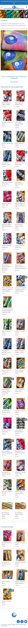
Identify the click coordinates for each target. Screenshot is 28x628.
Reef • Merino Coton (19, 144)
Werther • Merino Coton (20, 563)
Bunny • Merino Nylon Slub (6, 204)
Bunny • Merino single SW (6, 431)
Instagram (9, 624)
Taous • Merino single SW (6, 246)
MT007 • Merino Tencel (7, 492)
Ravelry (17, 624)
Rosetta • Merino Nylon (20, 543)
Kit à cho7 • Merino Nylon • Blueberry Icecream (6, 267)
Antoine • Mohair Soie (7, 144)
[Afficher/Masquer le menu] (1, 7)
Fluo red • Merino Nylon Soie (20, 163)
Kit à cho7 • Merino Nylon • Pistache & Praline (20, 266)
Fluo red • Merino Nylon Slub (7, 183)
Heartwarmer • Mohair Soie (19, 103)
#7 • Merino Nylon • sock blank (19, 514)
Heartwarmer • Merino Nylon (6, 103)
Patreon (24, 624)
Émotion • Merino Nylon (7, 123)
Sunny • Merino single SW (20, 246)
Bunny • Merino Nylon (6, 543)
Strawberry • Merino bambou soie (20, 453)
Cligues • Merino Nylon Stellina (20, 582)
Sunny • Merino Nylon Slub (20, 390)
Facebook (13, 624)
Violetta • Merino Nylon (20, 411)
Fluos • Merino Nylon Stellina (19, 371)
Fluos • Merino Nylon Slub (6, 371)
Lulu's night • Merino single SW (7, 452)
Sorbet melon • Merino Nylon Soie (19, 493)
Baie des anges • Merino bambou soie (7, 226)
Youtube (21, 624)
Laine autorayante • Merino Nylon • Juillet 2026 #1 (7, 289)
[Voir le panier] (26, 7)
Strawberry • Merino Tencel (6, 473)
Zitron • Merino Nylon (6, 602)
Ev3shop (5, 624)
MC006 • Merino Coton (20, 332)
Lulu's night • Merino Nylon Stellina (19, 431)
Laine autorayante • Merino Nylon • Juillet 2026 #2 (20, 289)
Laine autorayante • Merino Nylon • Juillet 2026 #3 (7, 310)
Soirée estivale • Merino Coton (20, 351)
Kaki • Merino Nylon (6, 582)
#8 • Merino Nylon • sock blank (5, 514)
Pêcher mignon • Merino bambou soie (20, 205)
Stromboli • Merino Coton (6, 163)
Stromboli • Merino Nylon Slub (19, 184)
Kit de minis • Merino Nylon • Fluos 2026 (6, 391)
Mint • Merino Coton (6, 332)
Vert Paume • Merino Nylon (6, 411)
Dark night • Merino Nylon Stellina (19, 124)
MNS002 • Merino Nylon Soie (20, 473)
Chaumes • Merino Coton (6, 563)
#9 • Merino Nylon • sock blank (19, 226)
